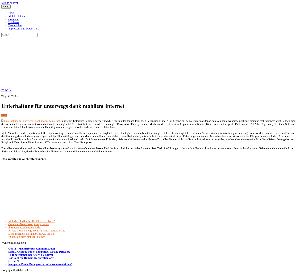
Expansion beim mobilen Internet (26, 236)
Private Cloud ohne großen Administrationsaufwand (36, 230)
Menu (6, 6)
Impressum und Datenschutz (23, 28)
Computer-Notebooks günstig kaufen (28, 224)
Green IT (13, 261)
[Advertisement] (105, 61)
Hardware (13, 22)
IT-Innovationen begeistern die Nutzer (30, 254)
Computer (13, 19)
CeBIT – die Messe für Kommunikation (31, 248)
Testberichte (15, 25)
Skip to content (9, 2)
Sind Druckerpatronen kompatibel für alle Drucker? (39, 251)
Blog (11, 12)
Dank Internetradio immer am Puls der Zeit (31, 233)
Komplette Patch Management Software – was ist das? (40, 264)
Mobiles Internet (17, 16)
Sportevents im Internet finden (24, 227)
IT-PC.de (6, 90)
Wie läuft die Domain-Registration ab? (31, 257)
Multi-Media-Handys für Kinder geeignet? (31, 221)
